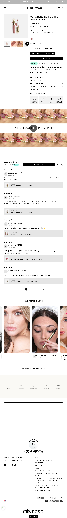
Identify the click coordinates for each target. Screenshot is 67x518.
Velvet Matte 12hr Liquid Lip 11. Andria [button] (21, 212)
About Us (39, 465)
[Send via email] (41, 93)
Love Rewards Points (44, 460)
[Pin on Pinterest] (39, 93)
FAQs (37, 468)
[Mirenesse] (33, 7)
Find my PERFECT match (39, 72)
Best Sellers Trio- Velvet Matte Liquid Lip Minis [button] (23, 234)
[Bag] (62, 7)
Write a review (38, 164)
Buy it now (46, 58)
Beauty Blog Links (42, 490)
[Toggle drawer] (5, 7)
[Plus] (62, 53)
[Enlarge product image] (16, 26)
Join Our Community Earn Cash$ (48, 478)
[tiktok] (15, 465)
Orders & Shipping (42, 471)
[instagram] (9, 465)
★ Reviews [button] (33, 516)
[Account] (56, 7)
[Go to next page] (44, 289)
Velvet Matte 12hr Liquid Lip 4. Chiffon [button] (21, 185)
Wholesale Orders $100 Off (46, 485)
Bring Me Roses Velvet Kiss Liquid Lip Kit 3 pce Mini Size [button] (26, 259)
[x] (7, 465)
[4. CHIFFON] (32, 39)
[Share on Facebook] (31, 93)
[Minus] (57, 53)
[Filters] (57, 164)
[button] (44, 93)
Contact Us (39, 463)
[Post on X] (36, 93)
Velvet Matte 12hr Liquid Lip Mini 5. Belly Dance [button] (23, 281)
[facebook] (5, 465)
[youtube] (12, 465)
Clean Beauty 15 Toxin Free (46, 488)
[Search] (8, 7)
